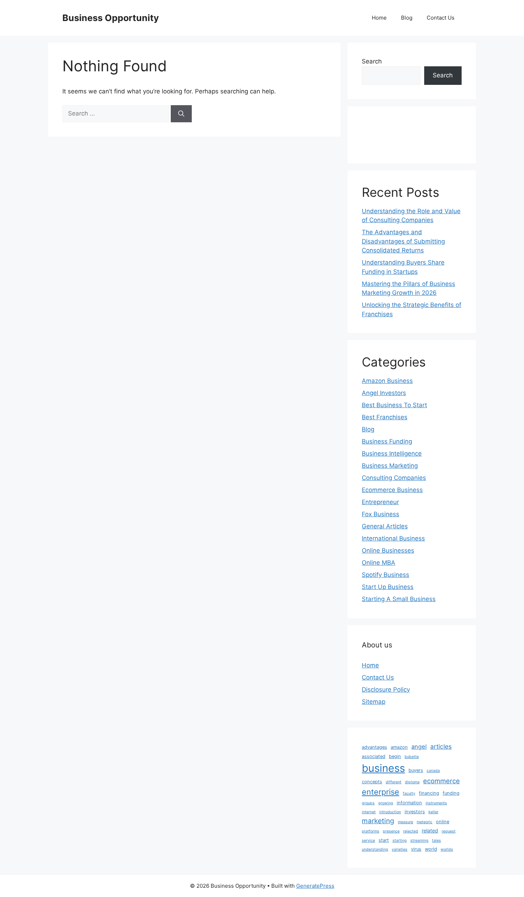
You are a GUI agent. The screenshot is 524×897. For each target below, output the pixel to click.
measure (405, 822)
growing (385, 803)
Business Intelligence (392, 453)
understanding (375, 849)
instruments (436, 803)
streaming (419, 840)
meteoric (424, 822)
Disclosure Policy (386, 689)
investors (415, 811)
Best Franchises (384, 417)
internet (369, 812)
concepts (372, 781)
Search (372, 61)
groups (368, 803)
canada (433, 770)
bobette (412, 756)
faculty (409, 793)
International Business (393, 538)
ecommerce (441, 781)
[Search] (181, 113)
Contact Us (440, 17)
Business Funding (387, 441)
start (384, 840)
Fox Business (380, 514)
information (409, 802)
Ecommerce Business (392, 489)
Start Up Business (387, 586)
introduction (390, 812)
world (431, 849)
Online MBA (378, 562)
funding (451, 793)
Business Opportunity (110, 17)
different (393, 782)
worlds (447, 849)
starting (399, 840)
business (383, 768)
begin (395, 756)
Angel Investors (384, 392)
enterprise (380, 791)
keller (433, 812)
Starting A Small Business (399, 599)
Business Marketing (390, 465)
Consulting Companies (394, 477)
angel (419, 746)
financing (429, 793)
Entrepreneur (380, 502)
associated (373, 756)
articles (441, 746)
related (430, 830)
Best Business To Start (394, 405)
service (368, 840)
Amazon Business (387, 380)
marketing (378, 821)
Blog (406, 17)
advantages (374, 747)
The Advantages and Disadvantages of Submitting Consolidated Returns (403, 241)
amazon (399, 747)
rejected (410, 831)
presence (391, 831)
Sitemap (373, 701)
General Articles (385, 526)
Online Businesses (388, 550)
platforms (370, 831)
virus (416, 849)
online (442, 821)
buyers (416, 770)
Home (379, 17)
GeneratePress (315, 885)
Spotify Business (385, 574)
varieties (399, 849)
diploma (412, 782)
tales (436, 840)
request (449, 831)
